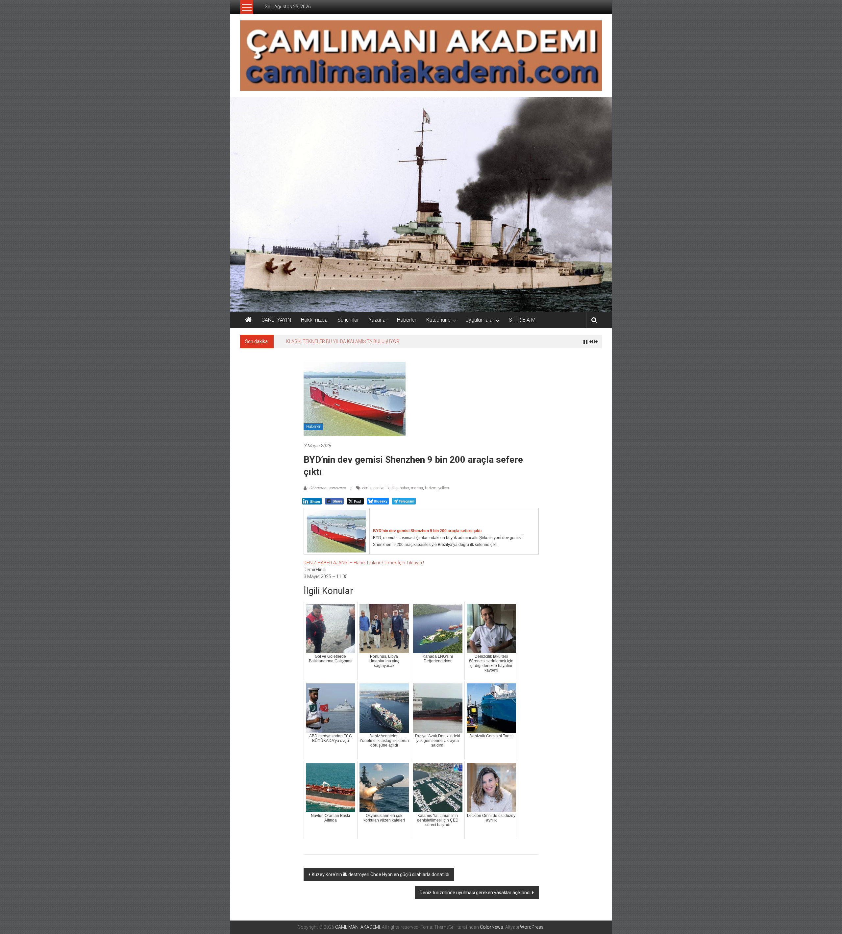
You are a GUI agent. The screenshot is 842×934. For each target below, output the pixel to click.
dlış (394, 488)
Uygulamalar (479, 320)
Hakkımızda (314, 320)
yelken (443, 488)
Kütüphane (438, 320)
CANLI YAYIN (276, 320)
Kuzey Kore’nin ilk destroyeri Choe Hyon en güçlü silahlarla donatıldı (380, 874)
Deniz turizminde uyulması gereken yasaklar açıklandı (475, 892)
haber (404, 488)
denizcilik (381, 488)
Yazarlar (378, 320)
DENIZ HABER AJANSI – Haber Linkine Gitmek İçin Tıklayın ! (364, 562)
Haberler (406, 320)
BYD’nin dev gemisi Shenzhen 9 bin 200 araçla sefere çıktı (427, 530)
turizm (430, 488)
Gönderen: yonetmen (327, 488)
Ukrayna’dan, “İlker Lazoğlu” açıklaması (326, 341)
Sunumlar (348, 320)
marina (417, 488)
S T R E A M (522, 320)
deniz (366, 488)
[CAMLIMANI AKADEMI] (248, 320)
